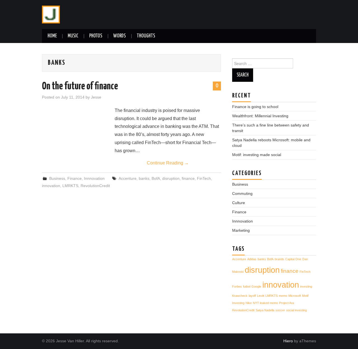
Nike (249, 303)
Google (256, 286)
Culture (238, 202)
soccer (280, 310)
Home (52, 36)
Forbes (237, 286)
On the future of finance (80, 87)
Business (57, 178)
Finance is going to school (255, 106)
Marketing (241, 230)
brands (279, 259)
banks (144, 178)
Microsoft (294, 295)
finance (188, 178)
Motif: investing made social (256, 154)
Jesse (96, 97)
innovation (51, 185)
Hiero (288, 341)
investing (306, 286)
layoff (252, 295)
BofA (156, 178)
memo (283, 295)
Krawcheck (240, 295)
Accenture (127, 178)
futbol (246, 286)
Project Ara (286, 303)
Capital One (293, 259)
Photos (95, 36)
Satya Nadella (265, 310)
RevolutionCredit (95, 185)
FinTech (204, 178)
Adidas (251, 259)
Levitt (260, 295)
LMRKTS (70, 185)
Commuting (242, 193)
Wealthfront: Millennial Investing (260, 116)
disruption (171, 178)
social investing (296, 310)
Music (73, 36)
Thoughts (146, 36)
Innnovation (94, 178)
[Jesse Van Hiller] (51, 14)
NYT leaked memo (265, 303)
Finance (74, 178)
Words (119, 36)
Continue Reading (168, 163)
